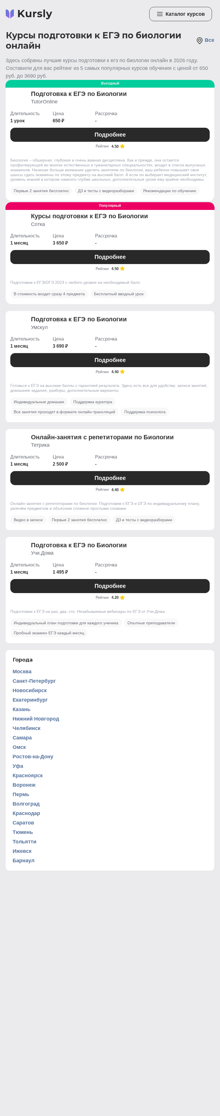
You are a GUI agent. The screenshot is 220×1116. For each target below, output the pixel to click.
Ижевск (22, 851)
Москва (22, 671)
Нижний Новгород (36, 719)
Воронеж (24, 785)
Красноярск (28, 775)
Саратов (23, 823)
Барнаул (23, 860)
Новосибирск (30, 690)
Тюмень (23, 832)
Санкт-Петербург (34, 681)
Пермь (21, 794)
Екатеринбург (30, 700)
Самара (22, 738)
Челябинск (26, 728)
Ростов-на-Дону (33, 756)
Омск (19, 747)
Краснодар (26, 813)
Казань (21, 709)
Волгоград (26, 804)
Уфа (18, 766)
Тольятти (24, 842)
